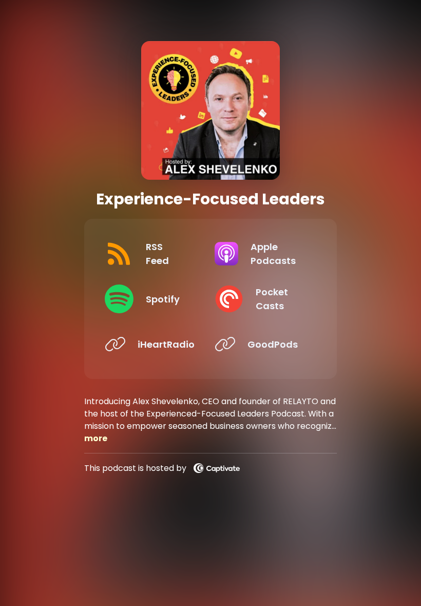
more (95, 438)
